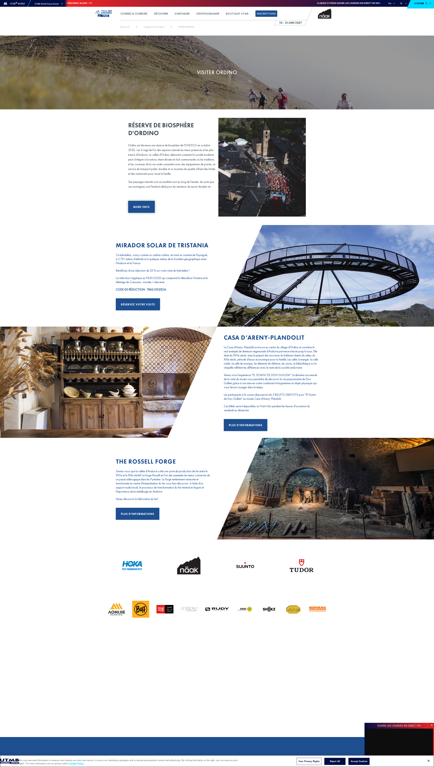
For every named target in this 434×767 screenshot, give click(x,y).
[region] (217, 761)
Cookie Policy (76, 763)
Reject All (335, 761)
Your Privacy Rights (309, 761)
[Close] (428, 760)
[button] (49, 3)
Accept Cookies (359, 761)
